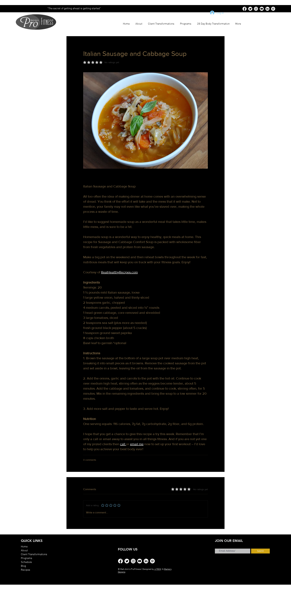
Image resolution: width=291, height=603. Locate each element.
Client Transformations (34, 554)
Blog (23, 566)
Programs (26, 558)
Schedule (26, 562)
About (24, 550)
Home (24, 546)
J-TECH (157, 569)
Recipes (25, 570)
